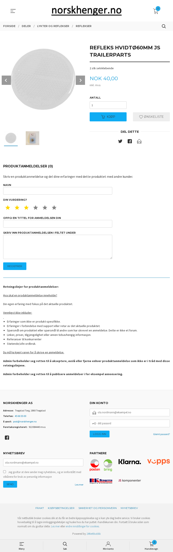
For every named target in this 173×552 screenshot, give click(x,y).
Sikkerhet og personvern (97, 508)
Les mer (79, 484)
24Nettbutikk (93, 534)
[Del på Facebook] (130, 142)
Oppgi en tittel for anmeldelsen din (32, 218)
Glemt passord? (161, 434)
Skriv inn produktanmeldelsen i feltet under (39, 232)
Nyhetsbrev (129, 508)
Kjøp (111, 117)
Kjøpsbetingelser (61, 508)
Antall (95, 97)
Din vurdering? (15, 199)
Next (80, 80)
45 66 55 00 (20, 416)
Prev (6, 80)
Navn (7, 185)
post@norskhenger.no (24, 421)
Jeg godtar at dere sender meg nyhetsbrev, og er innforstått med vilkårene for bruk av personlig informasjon (42, 474)
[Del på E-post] (139, 142)
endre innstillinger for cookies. (83, 526)
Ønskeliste (153, 117)
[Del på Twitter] (120, 142)
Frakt (39, 508)
